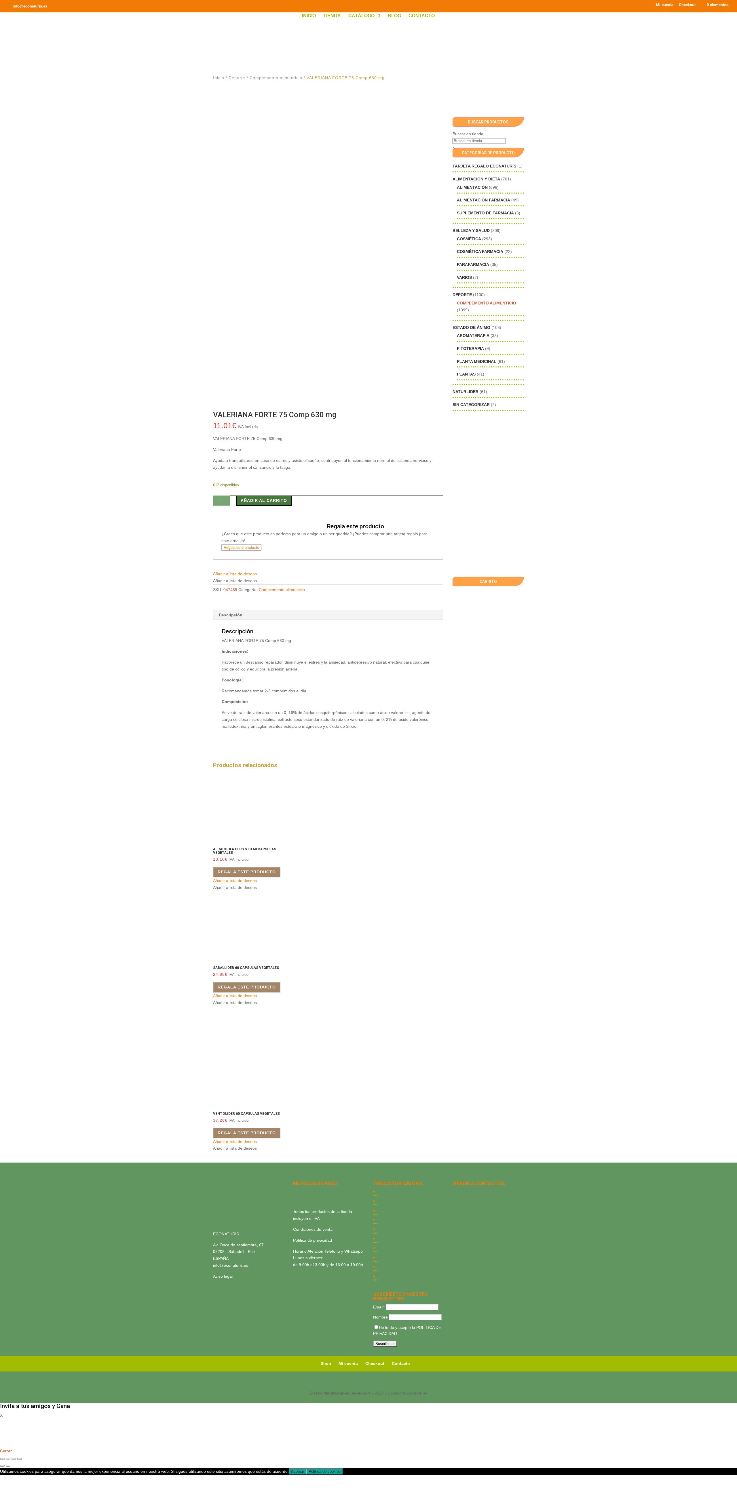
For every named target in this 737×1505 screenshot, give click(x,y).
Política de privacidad (312, 1240)
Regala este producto (241, 547)
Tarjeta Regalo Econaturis (484, 166)
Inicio (309, 16)
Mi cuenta (664, 5)
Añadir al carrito (264, 500)
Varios (464, 277)
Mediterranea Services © (347, 1393)
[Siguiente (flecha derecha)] (8, 1466)
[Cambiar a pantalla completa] (8, 1459)
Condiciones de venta (313, 1229)
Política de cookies (325, 1471)
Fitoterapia (470, 348)
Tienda (332, 16)
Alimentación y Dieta (476, 179)
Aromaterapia (473, 335)
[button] (235, 573)
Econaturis (417, 1393)
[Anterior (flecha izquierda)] (2, 1466)
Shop (326, 1363)
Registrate (9, 1442)
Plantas (466, 374)
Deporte (237, 77)
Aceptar (297, 1471)
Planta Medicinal (476, 361)
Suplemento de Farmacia (485, 213)
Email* (379, 1307)
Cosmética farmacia (480, 251)
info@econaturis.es (230, 1265)
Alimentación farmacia (483, 200)
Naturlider (465, 391)
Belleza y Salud (471, 230)
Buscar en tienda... (470, 134)
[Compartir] (14, 1459)
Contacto (422, 16)
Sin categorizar (471, 404)
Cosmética (469, 239)
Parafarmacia (473, 264)
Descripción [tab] (230, 615)
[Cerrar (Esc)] (19, 1459)
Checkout (687, 5)
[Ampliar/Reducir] (2, 1459)
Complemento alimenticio (276, 77)
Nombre (380, 1317)
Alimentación (472, 187)
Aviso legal (223, 1276)
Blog (394, 16)
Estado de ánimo (471, 327)
